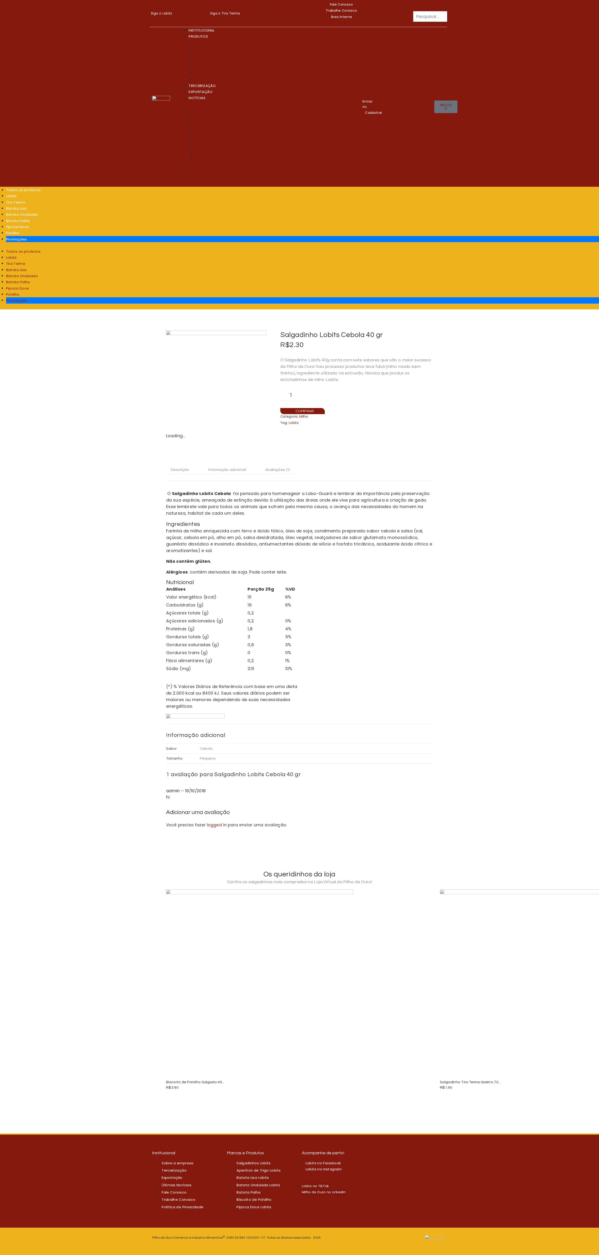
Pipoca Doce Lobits (214, 79)
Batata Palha (208, 67)
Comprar (305, 411)
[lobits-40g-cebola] (216, 380)
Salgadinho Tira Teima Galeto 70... (470, 1082)
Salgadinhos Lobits (214, 42)
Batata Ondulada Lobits (220, 61)
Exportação (200, 91)
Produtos (198, 36)
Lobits (11, 196)
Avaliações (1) (277, 470)
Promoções (16, 239)
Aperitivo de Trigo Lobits (220, 48)
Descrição (180, 470)
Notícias (197, 97)
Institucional (202, 30)
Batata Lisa (16, 208)
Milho (303, 416)
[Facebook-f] (180, 6)
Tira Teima (15, 202)
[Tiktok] (180, 19)
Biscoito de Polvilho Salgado (224, 73)
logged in (217, 825)
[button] (430, 8)
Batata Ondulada (22, 214)
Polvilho (13, 232)
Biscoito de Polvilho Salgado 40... (195, 1082)
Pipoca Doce (17, 226)
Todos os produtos (23, 189)
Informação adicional (227, 470)
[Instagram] (196, 6)
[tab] (182, 470)
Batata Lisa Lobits (213, 54)
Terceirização (202, 85)
